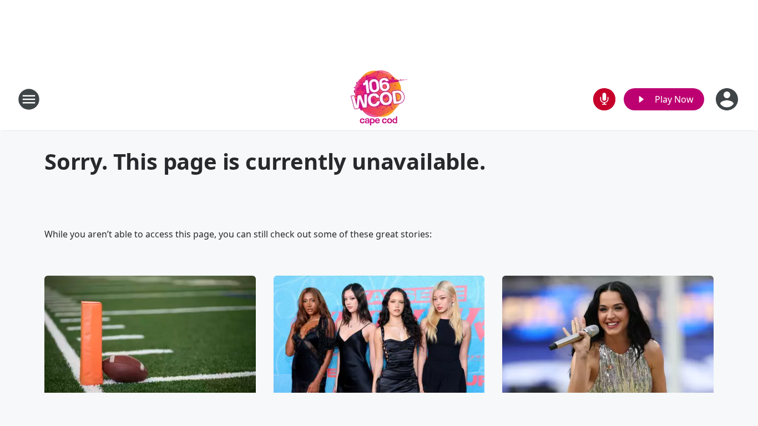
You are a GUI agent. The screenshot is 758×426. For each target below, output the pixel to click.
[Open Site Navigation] (29, 99)
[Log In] (728, 99)
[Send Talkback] (604, 99)
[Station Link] (379, 99)
